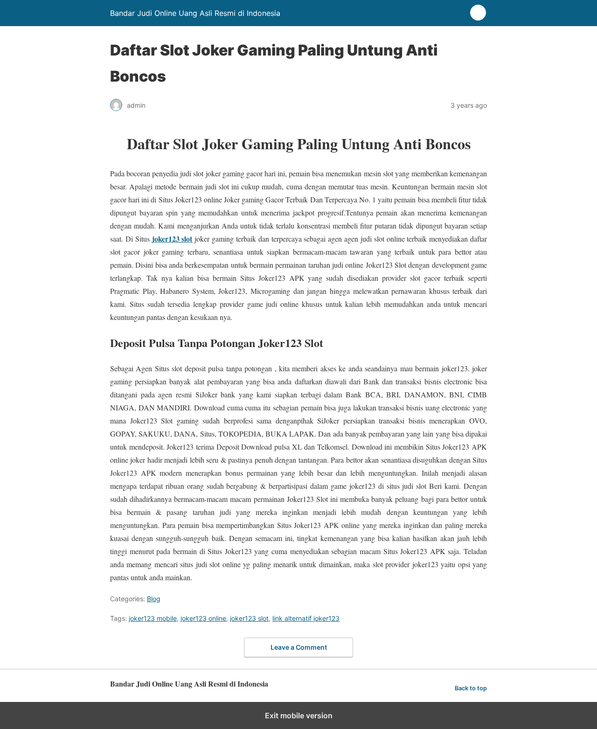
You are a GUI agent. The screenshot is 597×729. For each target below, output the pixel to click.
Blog (153, 599)
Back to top (471, 688)
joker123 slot (249, 618)
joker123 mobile (153, 618)
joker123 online (203, 618)
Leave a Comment (299, 647)
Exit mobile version (299, 715)
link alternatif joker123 (306, 618)
